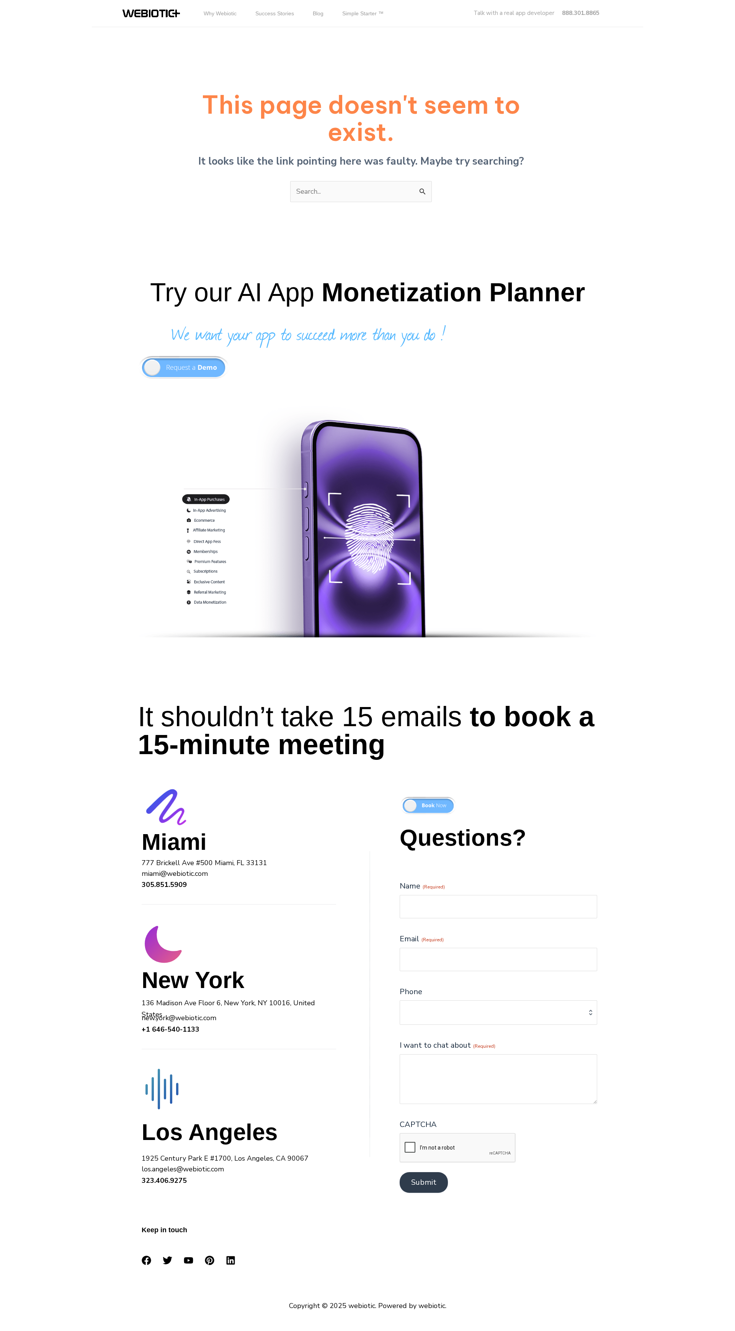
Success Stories (274, 13)
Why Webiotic (220, 13)
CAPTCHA (418, 1124)
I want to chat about (447, 1045)
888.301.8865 (580, 13)
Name (422, 886)
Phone (411, 991)
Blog (318, 13)
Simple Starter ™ (363, 13)
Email (422, 939)
